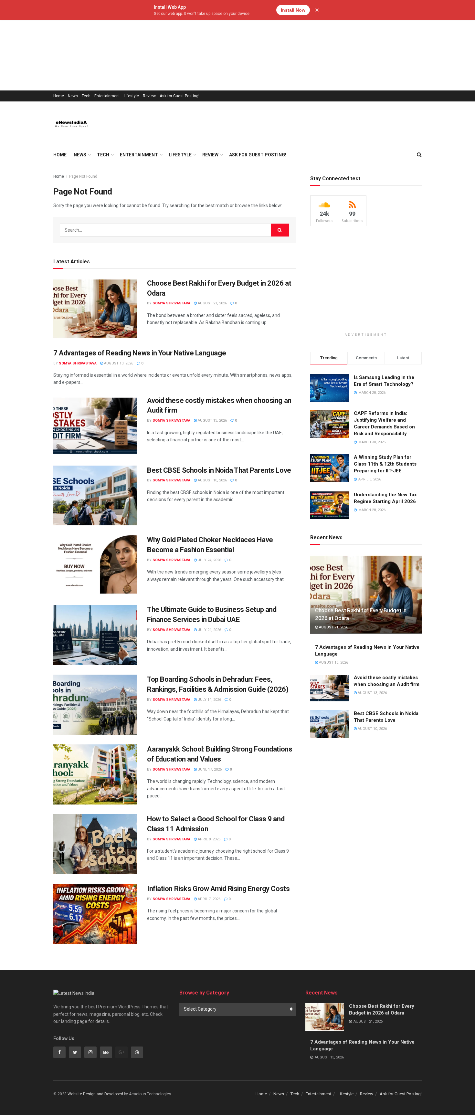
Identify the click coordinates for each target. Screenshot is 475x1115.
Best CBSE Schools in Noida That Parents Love (219, 470)
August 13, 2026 (118, 363)
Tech (86, 96)
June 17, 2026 (209, 769)
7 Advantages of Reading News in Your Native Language (139, 353)
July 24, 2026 (209, 560)
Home (58, 96)
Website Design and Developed (95, 1094)
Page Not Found (83, 176)
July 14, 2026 (209, 700)
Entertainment (107, 96)
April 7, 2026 (208, 899)
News (73, 96)
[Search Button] (280, 230)
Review (149, 96)
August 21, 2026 (212, 303)
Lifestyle (131, 96)
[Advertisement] (194, 45)
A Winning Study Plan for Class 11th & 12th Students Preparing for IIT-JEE (385, 464)
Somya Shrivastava (171, 303)
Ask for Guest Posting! (179, 96)
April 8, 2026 (208, 839)
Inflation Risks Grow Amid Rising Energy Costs (218, 889)
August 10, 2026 (212, 480)
